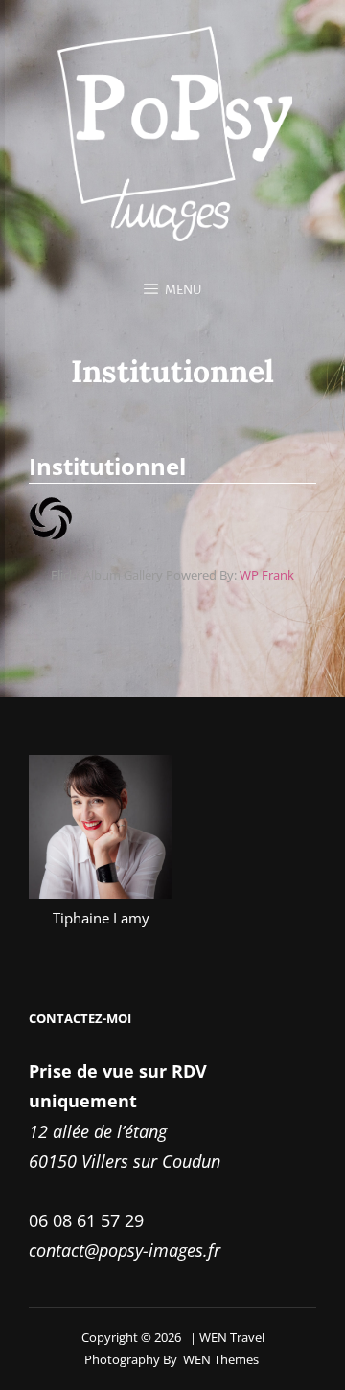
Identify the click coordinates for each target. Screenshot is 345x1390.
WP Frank (267, 574)
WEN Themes (221, 1359)
